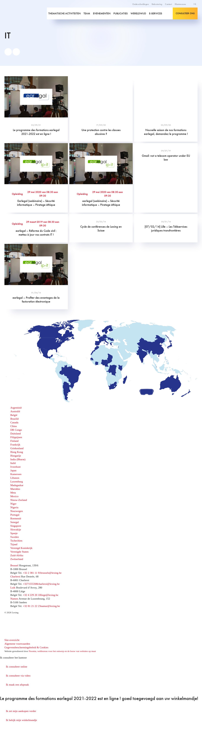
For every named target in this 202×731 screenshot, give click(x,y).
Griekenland (17, 448)
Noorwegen (16, 511)
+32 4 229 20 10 (32, 594)
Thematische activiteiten (64, 13)
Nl (195, 4)
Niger (13, 503)
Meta (13, 492)
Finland (14, 440)
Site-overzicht (11, 640)
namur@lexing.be (50, 606)
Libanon (14, 477)
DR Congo (16, 429)
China (13, 426)
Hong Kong (16, 452)
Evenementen (101, 13)
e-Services (155, 13)
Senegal (14, 522)
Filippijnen (16, 437)
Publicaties (120, 13)
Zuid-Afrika (16, 555)
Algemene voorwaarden (17, 643)
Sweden (14, 536)
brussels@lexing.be (51, 572)
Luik (12, 587)
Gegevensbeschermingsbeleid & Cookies (26, 647)
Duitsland (15, 433)
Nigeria (14, 507)
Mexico (14, 496)
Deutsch (191, 14)
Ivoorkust (15, 466)
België (13, 415)
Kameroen (15, 474)
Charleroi (15, 576)
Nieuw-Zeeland (18, 500)
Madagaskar (16, 485)
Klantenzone (180, 4)
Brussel (14, 565)
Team (87, 13)
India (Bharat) (17, 459)
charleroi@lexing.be (49, 583)
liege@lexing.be (49, 594)
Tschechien (16, 540)
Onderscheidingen (140, 4)
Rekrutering (157, 4)
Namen (14, 598)
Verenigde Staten (19, 551)
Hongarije (15, 455)
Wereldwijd (138, 13)
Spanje (14, 533)
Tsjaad (13, 544)
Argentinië (16, 407)
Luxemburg (16, 481)
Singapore (15, 525)
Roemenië (15, 518)
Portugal (14, 514)
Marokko (15, 488)
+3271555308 (30, 583)
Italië (13, 463)
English (191, 11)
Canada (14, 422)
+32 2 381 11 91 (32, 572)
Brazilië (14, 418)
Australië (15, 411)
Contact (168, 4)
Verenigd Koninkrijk (21, 548)
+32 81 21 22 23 (32, 606)
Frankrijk (15, 444)
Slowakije (15, 529)
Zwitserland (16, 559)
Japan (13, 470)
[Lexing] (17, 13)
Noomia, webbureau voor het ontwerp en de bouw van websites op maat (62, 651)
